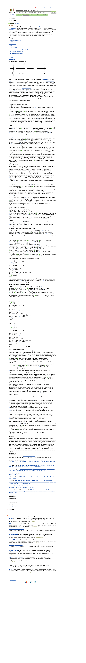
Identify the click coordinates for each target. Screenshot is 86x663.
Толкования (25, 14)
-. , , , (32, 491)
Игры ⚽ (44, 14)
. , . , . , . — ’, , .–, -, (32, 461)
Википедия (19, 14)
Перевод (17, 23)
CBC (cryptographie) (13, 534)
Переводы (32, 14)
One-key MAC (12, 539)
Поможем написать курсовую (21, 504)
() (26, 88)
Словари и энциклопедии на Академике (27, 10)
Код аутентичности (13, 550)
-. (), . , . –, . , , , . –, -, (32, 482)
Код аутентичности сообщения (16, 557)
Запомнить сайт (39, 7)
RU (54, 7)
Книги (38, 14)
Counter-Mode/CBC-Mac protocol (16, 529)
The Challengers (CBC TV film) (16, 545)
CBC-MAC (11, 518)
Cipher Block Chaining (14, 563)
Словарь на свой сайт (48, 7)
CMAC (10, 569)
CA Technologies (14, 506)
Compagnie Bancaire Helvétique (47, 506)
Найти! (53, 12)
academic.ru (12, 14)
